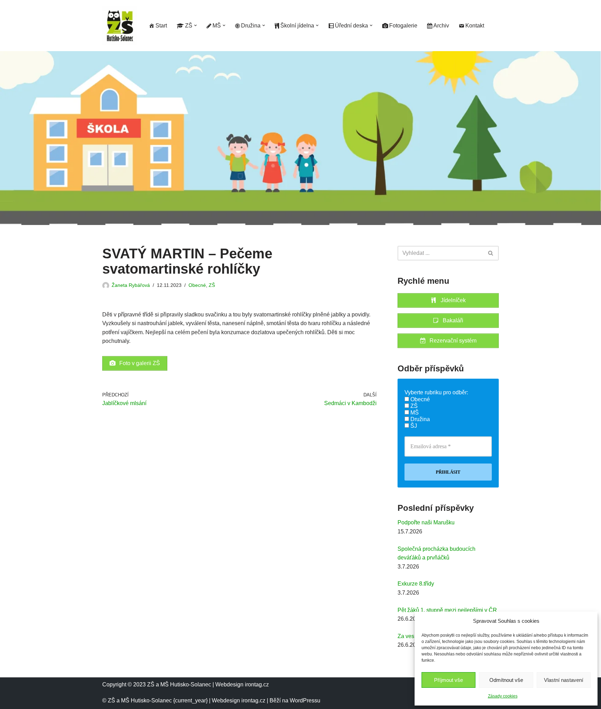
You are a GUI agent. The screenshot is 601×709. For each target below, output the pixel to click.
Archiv (441, 26)
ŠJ (413, 426)
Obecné (197, 285)
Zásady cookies (503, 696)
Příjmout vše (448, 680)
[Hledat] (491, 253)
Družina (419, 419)
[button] (195, 25)
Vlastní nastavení (563, 680)
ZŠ (212, 285)
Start (161, 26)
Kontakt (474, 26)
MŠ (414, 413)
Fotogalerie (403, 26)
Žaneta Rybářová (131, 285)
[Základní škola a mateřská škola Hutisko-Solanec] (119, 25)
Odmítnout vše (506, 680)
